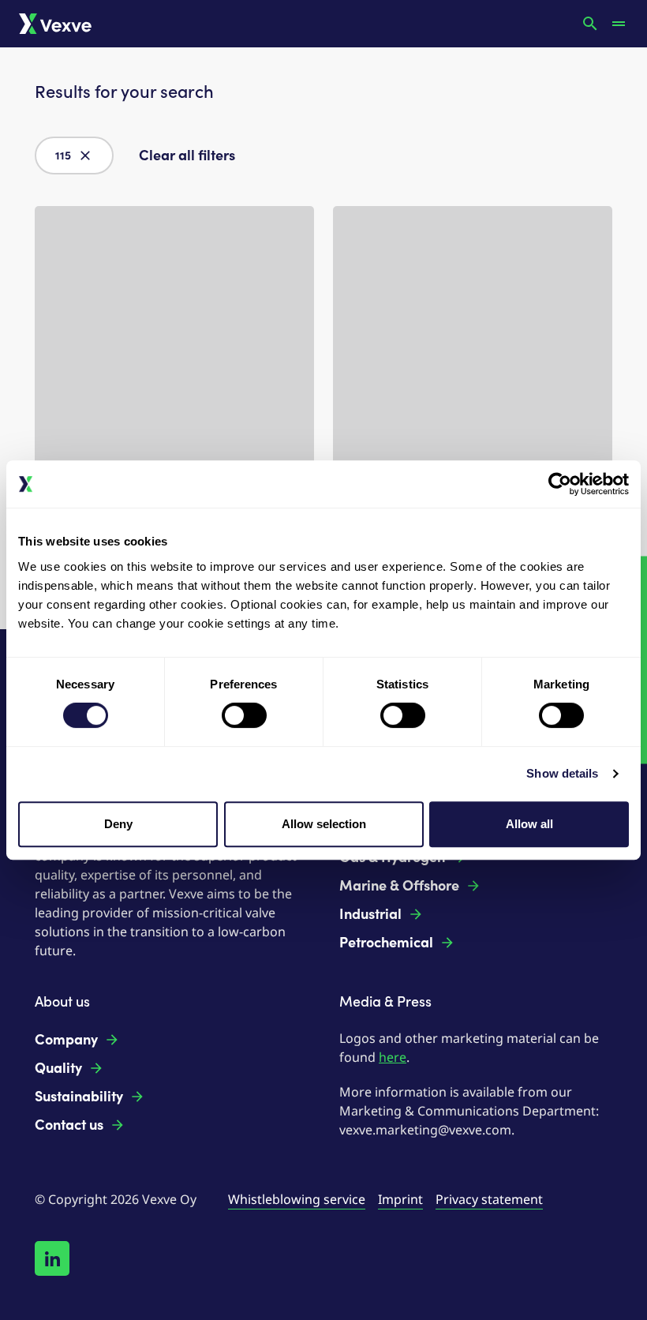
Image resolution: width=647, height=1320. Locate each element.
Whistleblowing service (296, 1199)
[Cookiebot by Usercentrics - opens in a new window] (560, 484)
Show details (562, 773)
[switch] (244, 715)
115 (63, 156)
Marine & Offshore (399, 885)
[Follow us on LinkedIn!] (52, 1258)
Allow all (529, 824)
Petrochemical (386, 942)
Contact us (69, 1125)
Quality (58, 1068)
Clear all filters (187, 155)
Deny (118, 824)
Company (66, 1039)
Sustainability (79, 1096)
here (392, 1057)
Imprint (400, 1199)
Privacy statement (489, 1199)
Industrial (370, 914)
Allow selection (324, 824)
